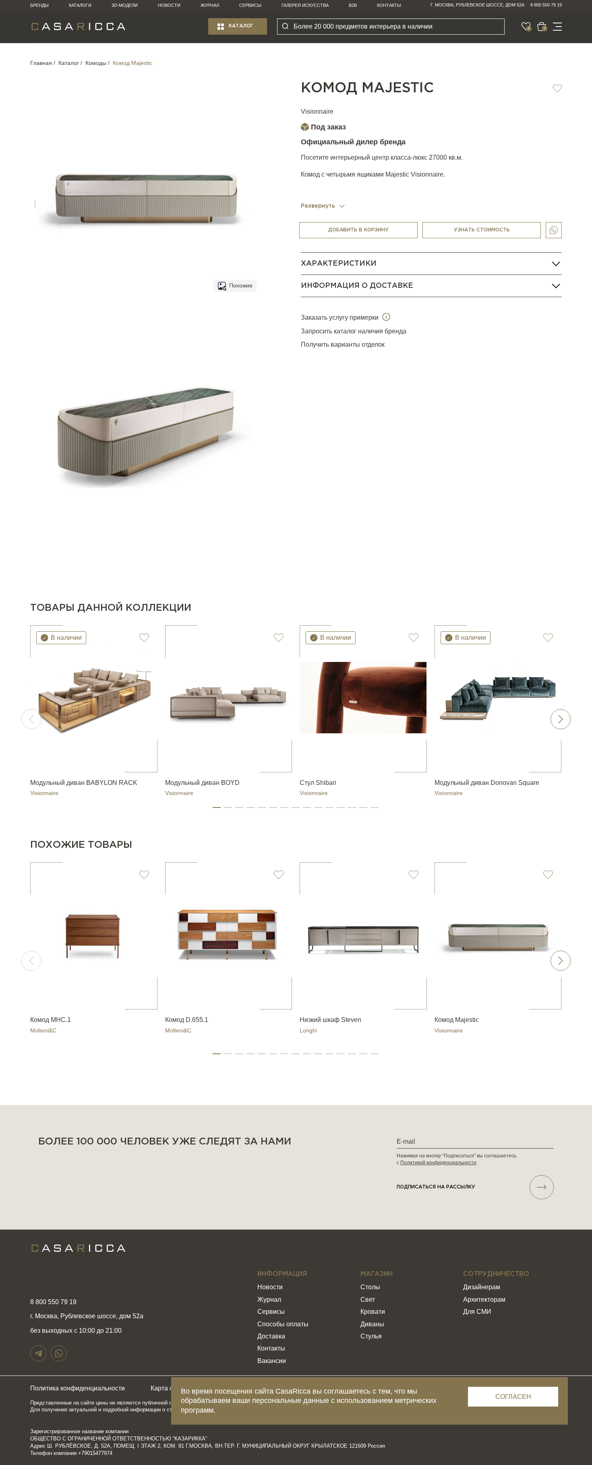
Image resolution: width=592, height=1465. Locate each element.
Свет (367, 1299)
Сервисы (250, 5)
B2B (353, 5)
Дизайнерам (481, 1287)
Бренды (39, 5)
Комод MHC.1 (50, 1019)
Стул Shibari (318, 782)
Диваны (372, 1324)
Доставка (271, 1336)
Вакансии (271, 1360)
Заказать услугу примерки (340, 317)
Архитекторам (484, 1299)
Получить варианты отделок (343, 344)
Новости (169, 5)
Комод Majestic (457, 1019)
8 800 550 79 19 (546, 4)
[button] (217, 807)
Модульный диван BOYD (202, 782)
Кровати (372, 1311)
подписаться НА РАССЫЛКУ (436, 1187)
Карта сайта (168, 1388)
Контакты (389, 5)
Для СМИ (477, 1311)
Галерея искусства (305, 5)
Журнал (210, 5)
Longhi (308, 1030)
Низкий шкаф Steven (330, 1019)
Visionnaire (317, 111)
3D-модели (125, 5)
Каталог (241, 26)
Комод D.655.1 (186, 1019)
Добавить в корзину (358, 230)
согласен (513, 1396)
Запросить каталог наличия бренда (353, 331)
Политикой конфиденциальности (438, 1162)
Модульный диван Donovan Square (487, 782)
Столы (370, 1287)
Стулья (371, 1336)
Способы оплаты (282, 1324)
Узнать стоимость (482, 230)
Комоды (95, 63)
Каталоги (80, 5)
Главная (41, 63)
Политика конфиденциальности (77, 1388)
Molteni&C (43, 1030)
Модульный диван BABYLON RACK (83, 782)
